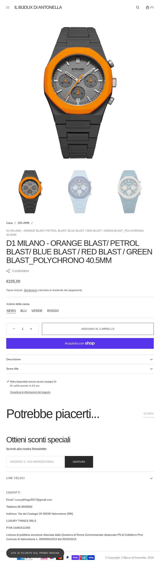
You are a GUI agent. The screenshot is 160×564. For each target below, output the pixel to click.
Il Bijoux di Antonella (133, 557)
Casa (9, 222)
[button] (137, 7)
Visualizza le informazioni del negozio (30, 392)
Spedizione (30, 290)
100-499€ (23, 222)
